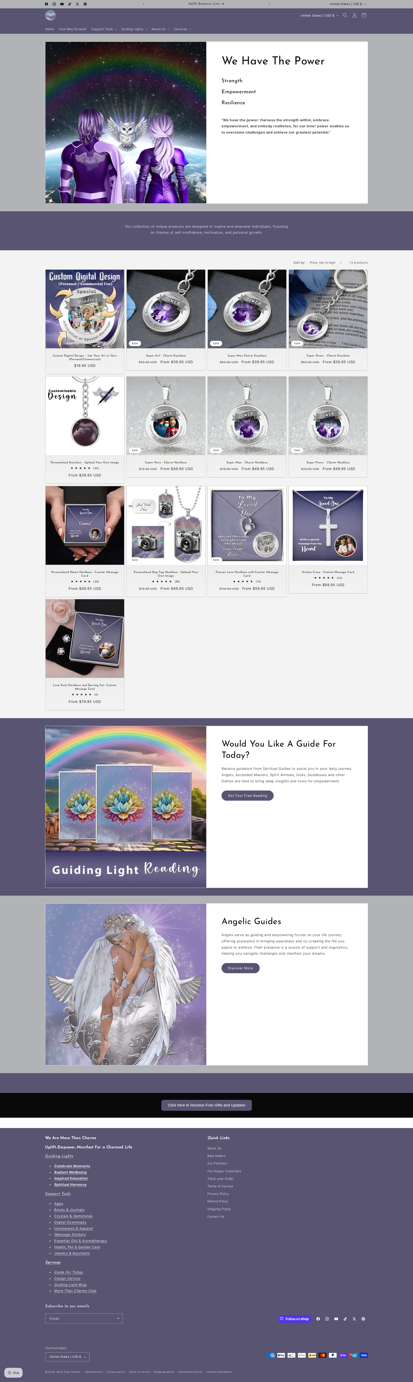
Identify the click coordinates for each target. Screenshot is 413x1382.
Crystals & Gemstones (73, 1216)
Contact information (219, 1371)
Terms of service (139, 1371)
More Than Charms (69, 1372)
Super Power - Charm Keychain (328, 355)
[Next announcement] (269, 4)
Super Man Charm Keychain (247, 355)
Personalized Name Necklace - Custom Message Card (84, 574)
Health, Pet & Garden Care (77, 1247)
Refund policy (94, 1371)
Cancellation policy (190, 1371)
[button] (104, 29)
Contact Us (215, 1216)
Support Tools (58, 1194)
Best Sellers (216, 1156)
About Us (214, 1148)
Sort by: (299, 262)
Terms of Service (220, 1186)
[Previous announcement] (143, 4)
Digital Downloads (70, 1222)
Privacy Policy (218, 1194)
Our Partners (217, 1163)
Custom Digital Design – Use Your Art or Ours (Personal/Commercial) (85, 357)
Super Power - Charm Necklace (328, 462)
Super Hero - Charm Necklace (166, 462)
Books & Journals (69, 1210)
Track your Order (220, 1178)
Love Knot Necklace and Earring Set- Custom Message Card (84, 687)
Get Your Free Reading (247, 796)
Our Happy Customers (224, 1171)
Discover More (240, 968)
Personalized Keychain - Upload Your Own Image (85, 462)
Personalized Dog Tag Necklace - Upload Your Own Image (166, 574)
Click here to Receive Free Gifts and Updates (206, 1105)
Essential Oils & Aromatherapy (80, 1241)
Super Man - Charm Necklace (247, 462)
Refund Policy (217, 1201)
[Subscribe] (117, 1318)
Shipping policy (164, 1371)
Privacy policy (116, 1371)
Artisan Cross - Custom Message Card (328, 572)
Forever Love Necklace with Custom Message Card (247, 574)
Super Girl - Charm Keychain (166, 355)
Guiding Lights (59, 1156)
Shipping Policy (219, 1209)
